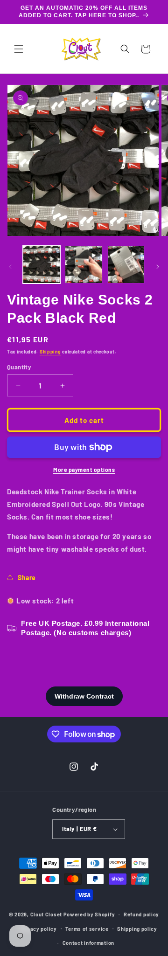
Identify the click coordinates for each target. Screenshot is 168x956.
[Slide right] (157, 266)
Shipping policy (137, 929)
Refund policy (141, 914)
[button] (18, 49)
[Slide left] (10, 266)
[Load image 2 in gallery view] (83, 264)
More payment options (84, 469)
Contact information (88, 943)
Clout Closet (46, 914)
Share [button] (27, 578)
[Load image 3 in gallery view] (126, 264)
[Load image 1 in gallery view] (41, 264)
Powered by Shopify (89, 914)
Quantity (19, 367)
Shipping (50, 351)
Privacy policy (38, 929)
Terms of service (86, 929)
